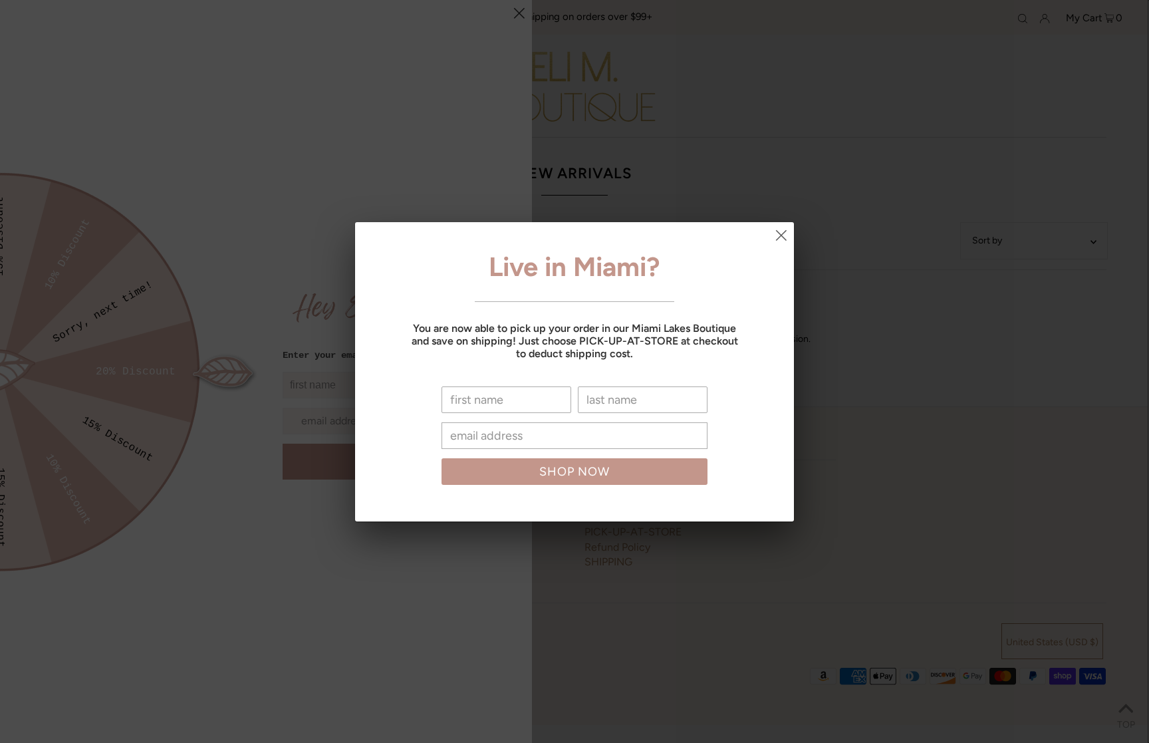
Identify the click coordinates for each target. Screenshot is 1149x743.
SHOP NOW (574, 471)
